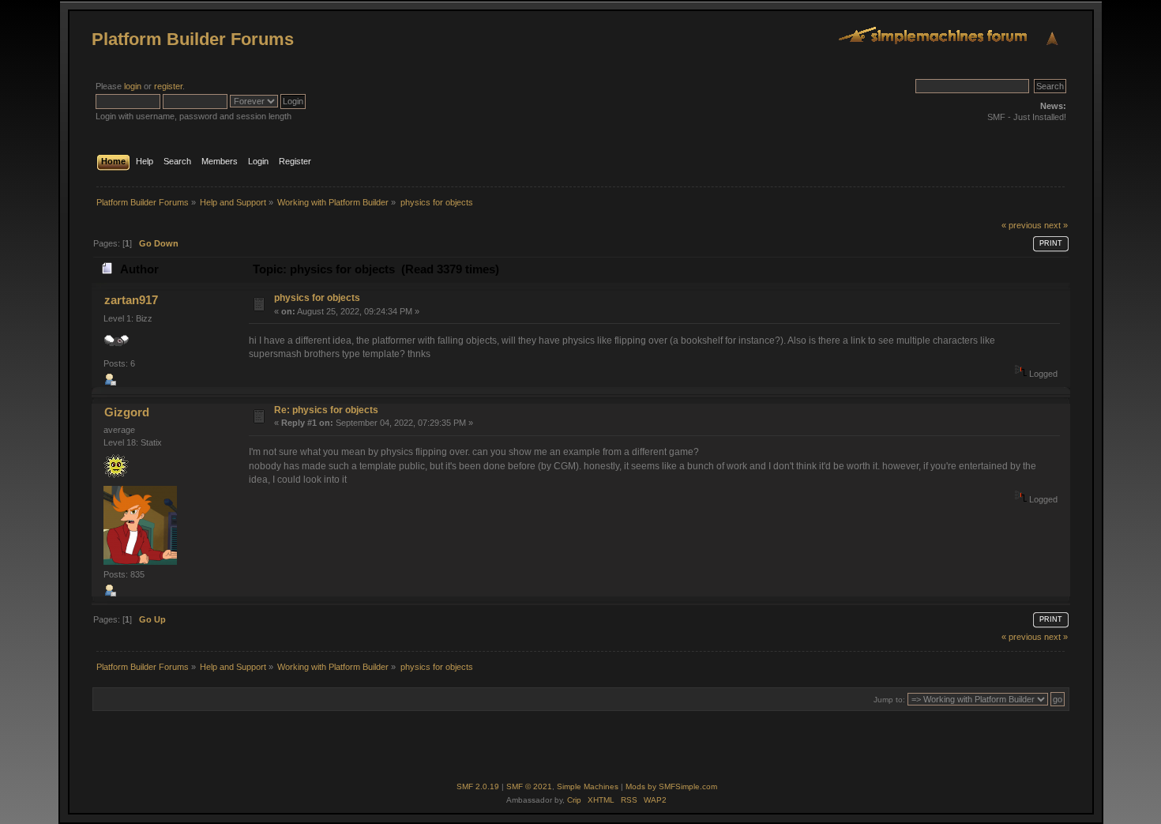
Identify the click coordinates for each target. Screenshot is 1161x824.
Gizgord (126, 412)
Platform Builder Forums (193, 39)
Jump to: (889, 699)
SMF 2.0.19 (478, 786)
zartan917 (131, 300)
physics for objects (317, 297)
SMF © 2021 (529, 786)
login (132, 86)
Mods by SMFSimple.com (671, 786)
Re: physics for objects (326, 410)
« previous (1021, 225)
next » (1056, 225)
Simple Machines (587, 786)
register (168, 86)
